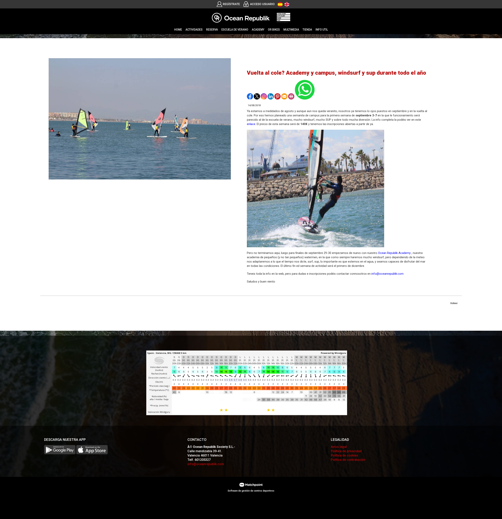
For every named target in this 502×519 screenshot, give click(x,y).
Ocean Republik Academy (394, 253)
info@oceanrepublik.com (387, 273)
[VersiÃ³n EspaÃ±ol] (280, 4)
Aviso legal (339, 447)
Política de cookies (344, 455)
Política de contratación (348, 460)
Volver (454, 303)
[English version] (286, 4)
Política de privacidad (346, 451)
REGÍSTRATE (231, 4)
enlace (251, 124)
